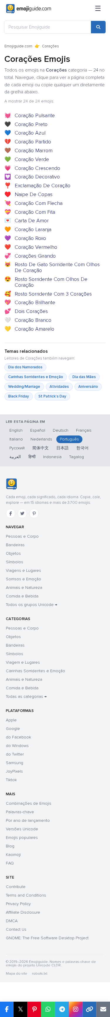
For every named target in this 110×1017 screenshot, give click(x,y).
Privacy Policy (18, 903)
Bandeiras (15, 544)
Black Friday (18, 396)
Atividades (59, 386)
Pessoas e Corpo (22, 536)
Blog (10, 846)
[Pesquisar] (98, 27)
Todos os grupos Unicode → (31, 604)
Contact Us (16, 929)
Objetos (13, 553)
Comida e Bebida (22, 596)
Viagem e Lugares (23, 662)
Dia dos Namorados (25, 367)
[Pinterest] (34, 513)
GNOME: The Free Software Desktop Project (47, 937)
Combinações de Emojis (28, 803)
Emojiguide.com (18, 46)
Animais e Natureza (24, 587)
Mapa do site (16, 973)
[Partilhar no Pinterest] (34, 1009)
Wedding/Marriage (24, 386)
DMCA (12, 920)
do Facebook (18, 737)
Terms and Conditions (26, 895)
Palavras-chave (20, 811)
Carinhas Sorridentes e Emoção (35, 377)
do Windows (17, 745)
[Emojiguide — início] (11, 484)
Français (84, 430)
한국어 (82, 447)
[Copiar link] (89, 1009)
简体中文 (40, 447)
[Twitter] (22, 513)
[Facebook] (10, 513)
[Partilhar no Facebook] (6, 1009)
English (16, 430)
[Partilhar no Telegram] (62, 1009)
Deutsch (60, 430)
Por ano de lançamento (28, 820)
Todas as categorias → (26, 696)
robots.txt (39, 973)
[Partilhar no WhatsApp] (48, 1009)
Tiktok (11, 779)
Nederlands (41, 439)
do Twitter (15, 754)
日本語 (62, 447)
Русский (17, 447)
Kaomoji (13, 854)
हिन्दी (31, 456)
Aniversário (88, 386)
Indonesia (52, 456)
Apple (11, 720)
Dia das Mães (84, 377)
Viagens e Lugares (23, 570)
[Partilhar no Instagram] (75, 1009)
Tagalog (76, 456)
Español (37, 430)
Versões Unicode (22, 829)
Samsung (14, 762)
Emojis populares (22, 837)
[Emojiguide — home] (28, 9)
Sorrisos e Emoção (23, 579)
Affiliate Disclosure (23, 912)
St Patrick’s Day (52, 396)
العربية (15, 456)
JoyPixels (14, 771)
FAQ (10, 863)
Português (69, 439)
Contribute (16, 886)
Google (13, 728)
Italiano (16, 439)
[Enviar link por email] (103, 1009)
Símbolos (14, 561)
